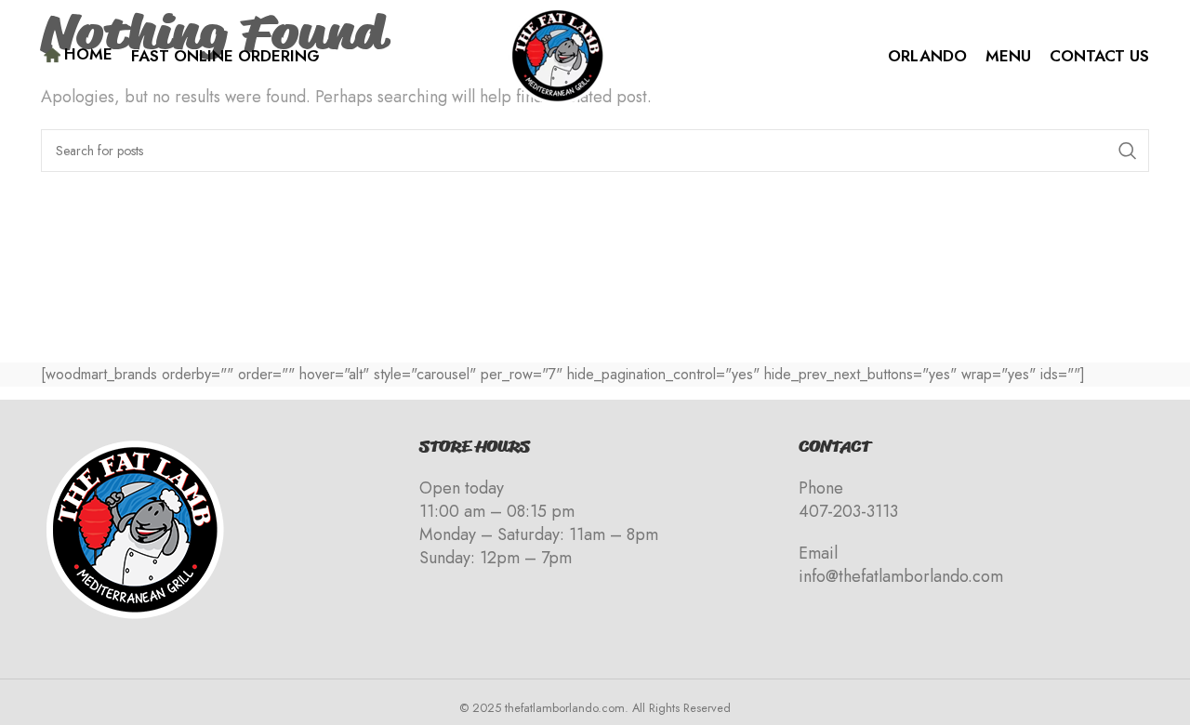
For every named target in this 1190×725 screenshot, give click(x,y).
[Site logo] (557, 54)
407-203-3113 (848, 511)
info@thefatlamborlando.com (901, 576)
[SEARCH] (1127, 150)
